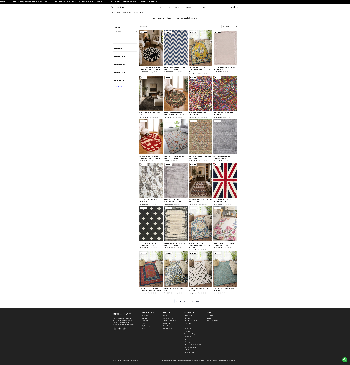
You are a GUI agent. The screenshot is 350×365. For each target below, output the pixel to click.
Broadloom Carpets (212, 321)
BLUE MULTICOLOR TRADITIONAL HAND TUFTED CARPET (199, 245)
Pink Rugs (187, 342)
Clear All (119, 86)
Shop (151, 7)
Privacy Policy (167, 323)
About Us (145, 315)
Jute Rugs (187, 323)
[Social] (115, 329)
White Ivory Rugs (189, 334)
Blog (197, 7)
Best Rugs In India (190, 347)
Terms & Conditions (169, 321)
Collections (117, 12)
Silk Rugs (187, 318)
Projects (208, 318)
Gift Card (187, 7)
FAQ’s (165, 315)
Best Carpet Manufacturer (192, 344)
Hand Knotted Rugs (190, 326)
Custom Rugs (210, 315)
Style (159, 7)
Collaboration (146, 326)
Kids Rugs (187, 350)
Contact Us (145, 318)
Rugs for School (189, 352)
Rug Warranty (167, 326)
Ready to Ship (188, 315)
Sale (205, 7)
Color (167, 7)
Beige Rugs (188, 328)
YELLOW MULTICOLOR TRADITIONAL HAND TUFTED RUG (199, 69)
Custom (177, 7)
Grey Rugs (187, 331)
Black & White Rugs (190, 321)
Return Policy (167, 328)
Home (112, 12)
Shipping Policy (168, 318)
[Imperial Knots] (126, 314)
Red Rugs (187, 336)
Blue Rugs (187, 339)
